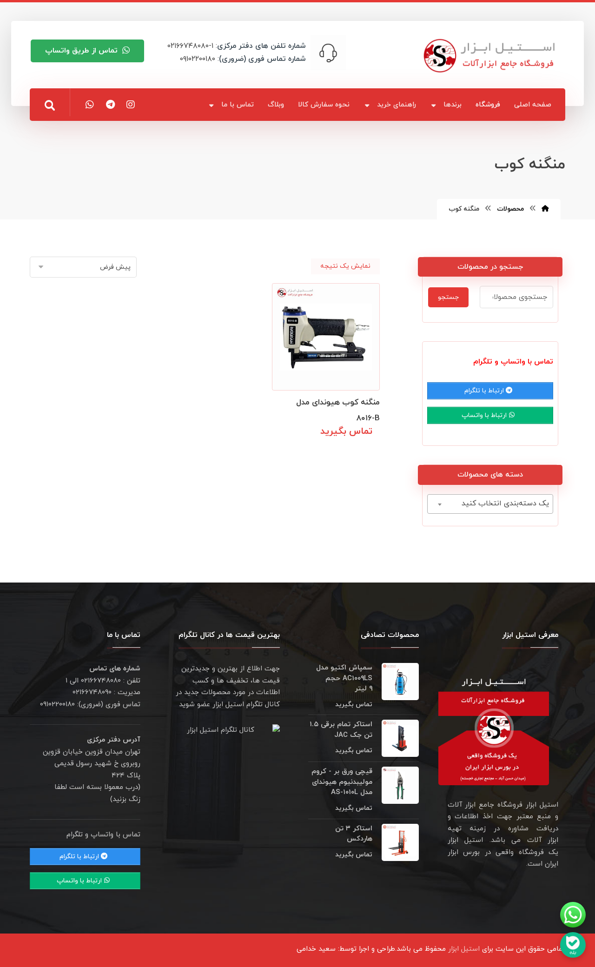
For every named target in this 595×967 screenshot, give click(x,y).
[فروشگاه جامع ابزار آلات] (491, 55)
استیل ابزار (464, 949)
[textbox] (490, 503)
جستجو (448, 297)
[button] (49, 105)
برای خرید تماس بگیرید (334, 452)
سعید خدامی (316, 949)
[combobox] (490, 504)
